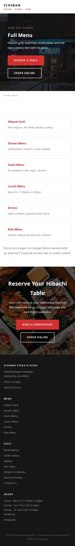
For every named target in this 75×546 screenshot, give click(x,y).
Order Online (24, 73)
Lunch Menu (11, 421)
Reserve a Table (26, 60)
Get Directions (12, 387)
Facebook (9, 514)
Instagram (10, 519)
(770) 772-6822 (12, 382)
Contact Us (10, 483)
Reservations (11, 450)
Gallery (8, 461)
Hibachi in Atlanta (14, 472)
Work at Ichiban (13, 477)
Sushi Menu (11, 416)
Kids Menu (10, 432)
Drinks (8, 427)
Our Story (9, 466)
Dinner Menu (12, 410)
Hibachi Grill (11, 405)
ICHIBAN (17, 6)
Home (7, 95)
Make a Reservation (37, 324)
